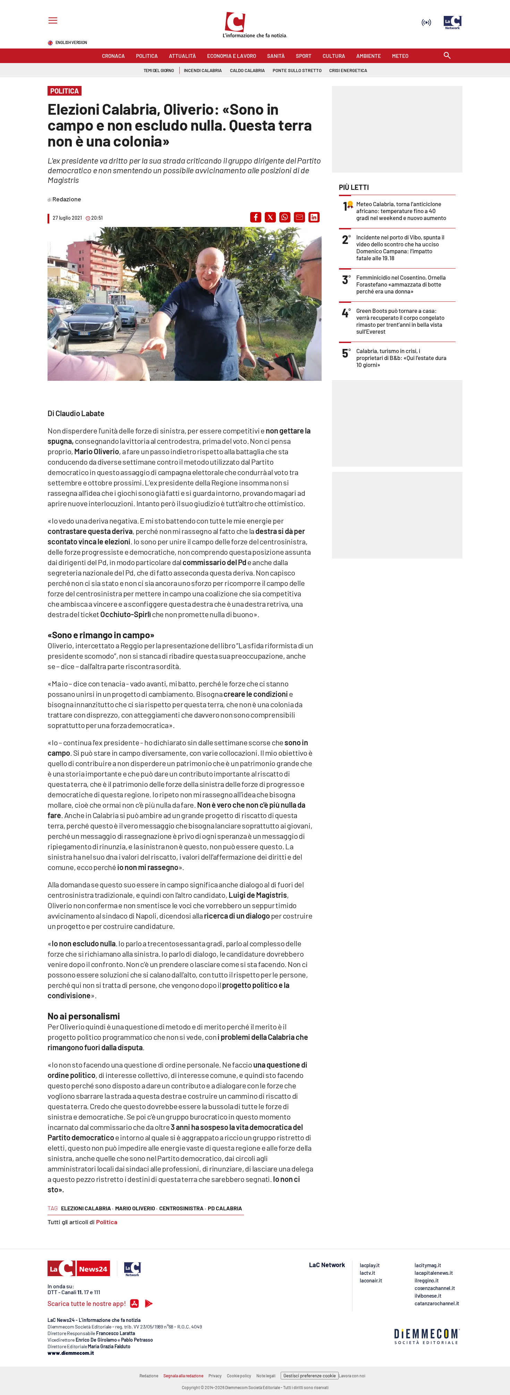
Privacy (215, 1375)
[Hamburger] (52, 21)
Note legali (265, 1375)
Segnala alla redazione (183, 1375)
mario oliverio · (136, 1208)
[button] (255, 217)
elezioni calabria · (87, 1208)
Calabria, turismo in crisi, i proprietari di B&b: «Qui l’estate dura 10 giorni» (401, 357)
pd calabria (225, 1208)
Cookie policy (239, 1375)
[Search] (447, 56)
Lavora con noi (352, 1375)
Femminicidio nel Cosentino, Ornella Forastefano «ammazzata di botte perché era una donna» (401, 284)
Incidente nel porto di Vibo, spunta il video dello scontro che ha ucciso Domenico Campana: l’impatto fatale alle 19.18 (400, 247)
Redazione (148, 1375)
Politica (106, 1222)
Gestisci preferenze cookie (309, 1375)
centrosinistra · (182, 1208)
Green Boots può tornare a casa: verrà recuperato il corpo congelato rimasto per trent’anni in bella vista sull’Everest (400, 321)
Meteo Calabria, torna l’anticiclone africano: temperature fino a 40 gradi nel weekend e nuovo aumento (401, 210)
